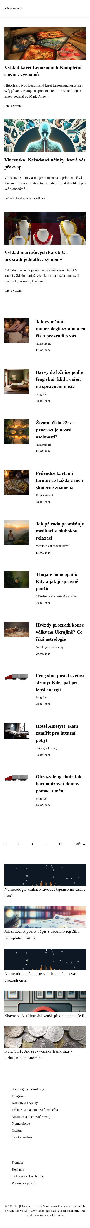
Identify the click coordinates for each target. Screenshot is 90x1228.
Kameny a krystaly (47, 748)
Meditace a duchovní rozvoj (52, 545)
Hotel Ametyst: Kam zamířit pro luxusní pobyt (57, 733)
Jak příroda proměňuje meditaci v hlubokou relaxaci (60, 531)
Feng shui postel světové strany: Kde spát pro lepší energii (60, 682)
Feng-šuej (41, 394)
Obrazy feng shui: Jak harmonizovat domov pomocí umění (58, 783)
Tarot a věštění (13, 105)
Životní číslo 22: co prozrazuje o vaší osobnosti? (55, 430)
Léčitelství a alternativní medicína (24, 198)
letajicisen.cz (13, 8)
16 (60, 844)
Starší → (80, 844)
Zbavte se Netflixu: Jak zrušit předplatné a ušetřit (44, 1015)
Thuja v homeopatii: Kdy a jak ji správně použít (57, 581)
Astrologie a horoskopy (50, 647)
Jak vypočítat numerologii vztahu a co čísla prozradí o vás (60, 328)
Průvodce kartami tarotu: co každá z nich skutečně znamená (59, 480)
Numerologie (43, 343)
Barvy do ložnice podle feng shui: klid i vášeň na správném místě (59, 379)
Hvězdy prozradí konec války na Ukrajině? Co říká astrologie (60, 632)
